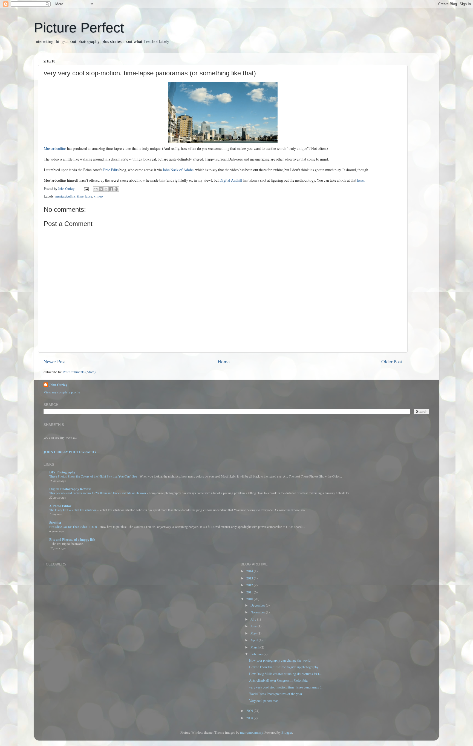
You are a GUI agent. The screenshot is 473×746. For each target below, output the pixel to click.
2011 (250, 592)
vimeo (98, 196)
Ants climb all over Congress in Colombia (278, 680)
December (258, 605)
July (253, 619)
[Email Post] (86, 188)
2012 (250, 585)
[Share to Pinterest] (116, 189)
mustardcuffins (65, 196)
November (258, 612)
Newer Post (55, 361)
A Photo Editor (60, 505)
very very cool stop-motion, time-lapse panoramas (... (286, 687)
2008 (250, 718)
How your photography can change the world (279, 660)
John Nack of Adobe (178, 169)
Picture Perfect (79, 27)
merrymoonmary (251, 732)
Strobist (55, 522)
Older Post (391, 361)
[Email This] (95, 189)
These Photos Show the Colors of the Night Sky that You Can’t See (93, 476)
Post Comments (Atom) (79, 372)
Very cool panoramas (263, 700)
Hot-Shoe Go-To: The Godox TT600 (73, 526)
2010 (250, 599)
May (254, 633)
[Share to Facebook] (111, 189)
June (254, 626)
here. (361, 180)
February (257, 654)
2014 (250, 571)
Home (224, 361)
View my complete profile (62, 392)
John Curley (58, 384)
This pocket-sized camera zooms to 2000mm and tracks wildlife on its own (98, 493)
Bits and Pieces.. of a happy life (72, 539)
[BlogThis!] (100, 189)
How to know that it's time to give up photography (283, 667)
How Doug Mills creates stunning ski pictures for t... (285, 673)
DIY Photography (62, 472)
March (255, 647)
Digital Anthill (231, 180)
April (254, 640)
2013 (250, 578)
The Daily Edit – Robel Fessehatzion (73, 510)
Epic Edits (111, 169)
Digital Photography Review (70, 488)
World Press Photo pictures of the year (275, 693)
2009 (250, 710)
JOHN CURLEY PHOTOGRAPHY (70, 451)
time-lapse (84, 196)
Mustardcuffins (55, 148)
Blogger (286, 732)
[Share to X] (106, 189)
